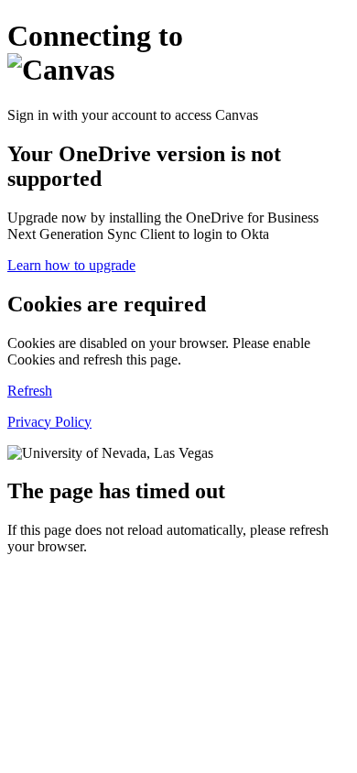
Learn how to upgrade (71, 265)
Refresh (29, 390)
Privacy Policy (49, 422)
